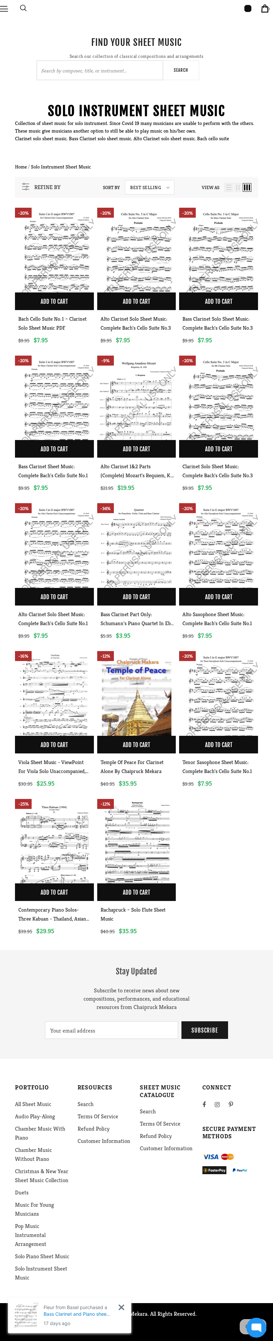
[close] (121, 1307)
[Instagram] (221, 1104)
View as (210, 187)
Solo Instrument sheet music (61, 167)
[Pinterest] (235, 1104)
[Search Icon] (23, 8)
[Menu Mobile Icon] (4, 8)
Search (181, 70)
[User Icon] (247, 8)
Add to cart (54, 301)
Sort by (111, 187)
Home (21, 167)
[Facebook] (208, 1104)
